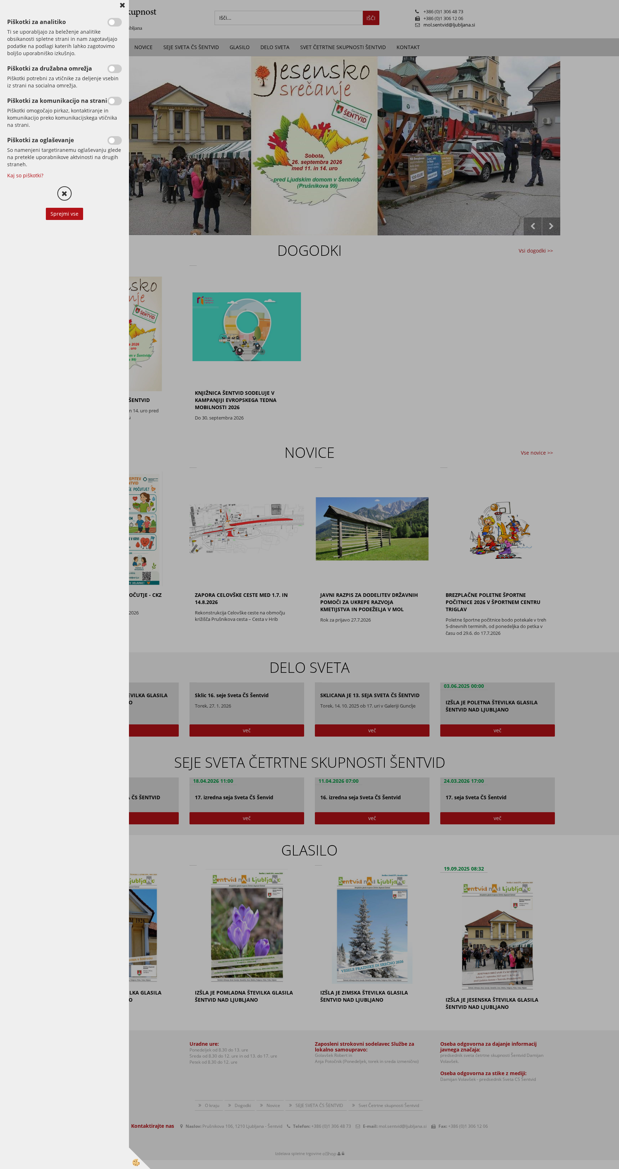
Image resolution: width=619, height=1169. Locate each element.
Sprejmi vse (64, 213)
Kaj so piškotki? (25, 175)
